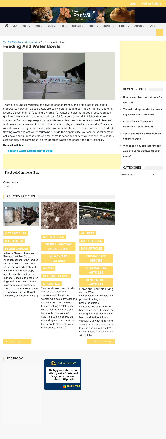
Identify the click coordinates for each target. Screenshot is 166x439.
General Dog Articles (96, 282)
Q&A (14, 26)
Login (134, 3)
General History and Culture (58, 247)
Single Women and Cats (58, 288)
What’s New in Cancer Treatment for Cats (18, 254)
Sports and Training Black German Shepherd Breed (142, 136)
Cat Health (14, 241)
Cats (37, 26)
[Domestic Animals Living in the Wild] (97, 213)
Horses (92, 26)
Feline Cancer (16, 248)
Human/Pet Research (58, 258)
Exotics (123, 26)
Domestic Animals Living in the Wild (96, 290)
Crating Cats (14, 341)
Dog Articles (92, 248)
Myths (48, 268)
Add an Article (151, 3)
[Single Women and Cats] (59, 215)
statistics (51, 283)
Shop (152, 26)
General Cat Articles (96, 270)
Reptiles (107, 26)
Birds (50, 26)
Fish (62, 26)
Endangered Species (96, 258)
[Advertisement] (62, 161)
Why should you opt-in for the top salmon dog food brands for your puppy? (142, 150)
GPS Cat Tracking (101, 341)
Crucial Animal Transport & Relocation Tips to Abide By (138, 124)
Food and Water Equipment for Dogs (29, 150)
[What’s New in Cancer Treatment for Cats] (21, 214)
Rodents (76, 26)
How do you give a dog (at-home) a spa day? (142, 100)
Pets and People (56, 276)
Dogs (25, 26)
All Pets (138, 26)
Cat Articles (15, 233)
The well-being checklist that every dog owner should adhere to (142, 112)
